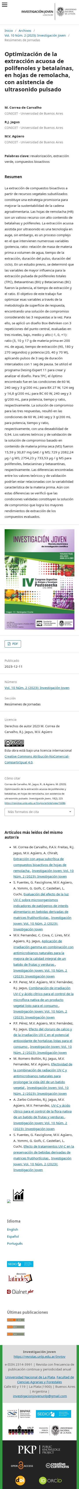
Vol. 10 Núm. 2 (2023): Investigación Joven (35, 35)
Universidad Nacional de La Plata (30, 1377)
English (12, 1229)
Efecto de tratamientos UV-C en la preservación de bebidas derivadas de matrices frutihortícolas (43, 1152)
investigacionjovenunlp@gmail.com (40, 1396)
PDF (14, 644)
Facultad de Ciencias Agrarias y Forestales (45, 1379)
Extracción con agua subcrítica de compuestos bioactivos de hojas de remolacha (39, 865)
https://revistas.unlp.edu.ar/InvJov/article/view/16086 (35, 803)
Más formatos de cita (23, 812)
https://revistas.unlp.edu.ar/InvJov (39, 1356)
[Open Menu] (4, 4)
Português (15, 1243)
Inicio (9, 30)
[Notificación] (9, 1202)
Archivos (25, 30)
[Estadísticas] (19, 1202)
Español (13, 1236)
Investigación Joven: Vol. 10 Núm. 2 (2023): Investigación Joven (42, 923)
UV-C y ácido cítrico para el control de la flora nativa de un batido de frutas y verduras (42, 1111)
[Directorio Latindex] (20, 1282)
